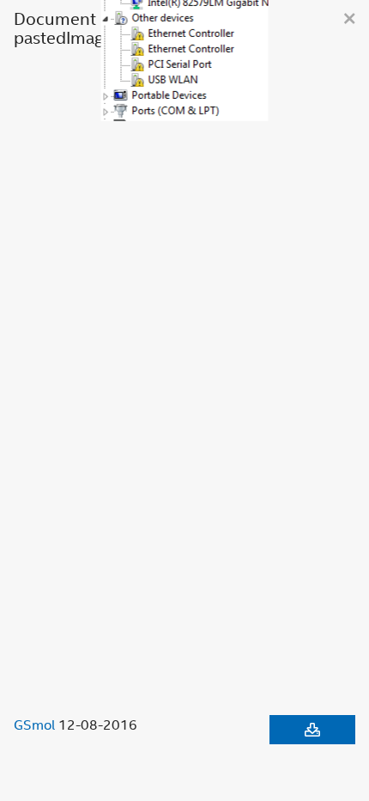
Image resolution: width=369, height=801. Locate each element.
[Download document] (312, 729)
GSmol (34, 724)
